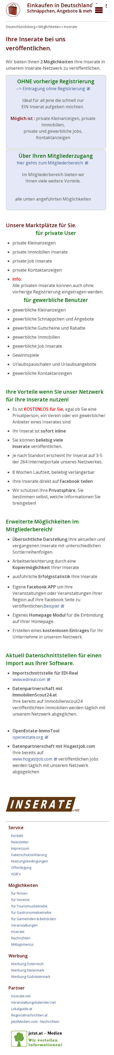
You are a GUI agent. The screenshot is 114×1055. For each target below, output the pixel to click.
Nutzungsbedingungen (29, 861)
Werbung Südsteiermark (30, 976)
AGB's (16, 873)
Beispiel (51, 606)
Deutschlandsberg (20, 26)
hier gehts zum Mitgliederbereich (50, 163)
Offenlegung (21, 867)
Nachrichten (20, 938)
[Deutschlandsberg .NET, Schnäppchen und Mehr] (13, 15)
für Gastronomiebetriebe (31, 912)
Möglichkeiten (49, 26)
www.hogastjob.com (32, 759)
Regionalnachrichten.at (29, 1015)
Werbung (18, 956)
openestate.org (27, 737)
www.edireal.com (28, 679)
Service (16, 827)
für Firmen (19, 893)
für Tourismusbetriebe (29, 906)
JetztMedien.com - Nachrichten (35, 1021)
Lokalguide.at (21, 1008)
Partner (16, 988)
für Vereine (20, 899)
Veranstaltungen (24, 925)
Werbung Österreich (27, 963)
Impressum (20, 848)
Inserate (70, 26)
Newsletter (20, 842)
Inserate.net (20, 996)
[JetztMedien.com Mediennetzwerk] (37, 1045)
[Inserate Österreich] (43, 810)
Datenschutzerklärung (29, 854)
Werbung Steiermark (27, 970)
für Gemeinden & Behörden (33, 918)
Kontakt (17, 835)
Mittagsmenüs (22, 944)
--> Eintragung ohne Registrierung (50, 89)
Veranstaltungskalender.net (33, 1002)
